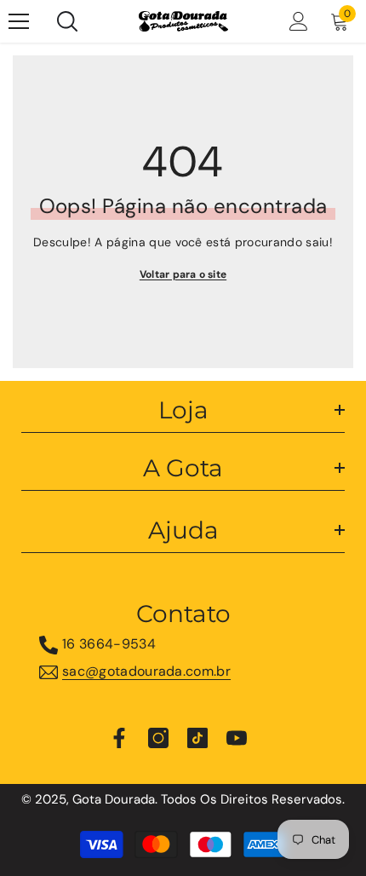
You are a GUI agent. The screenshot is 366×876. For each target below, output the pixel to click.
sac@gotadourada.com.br (146, 671)
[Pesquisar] (67, 21)
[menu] (19, 21)
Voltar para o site (183, 274)
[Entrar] (298, 21)
